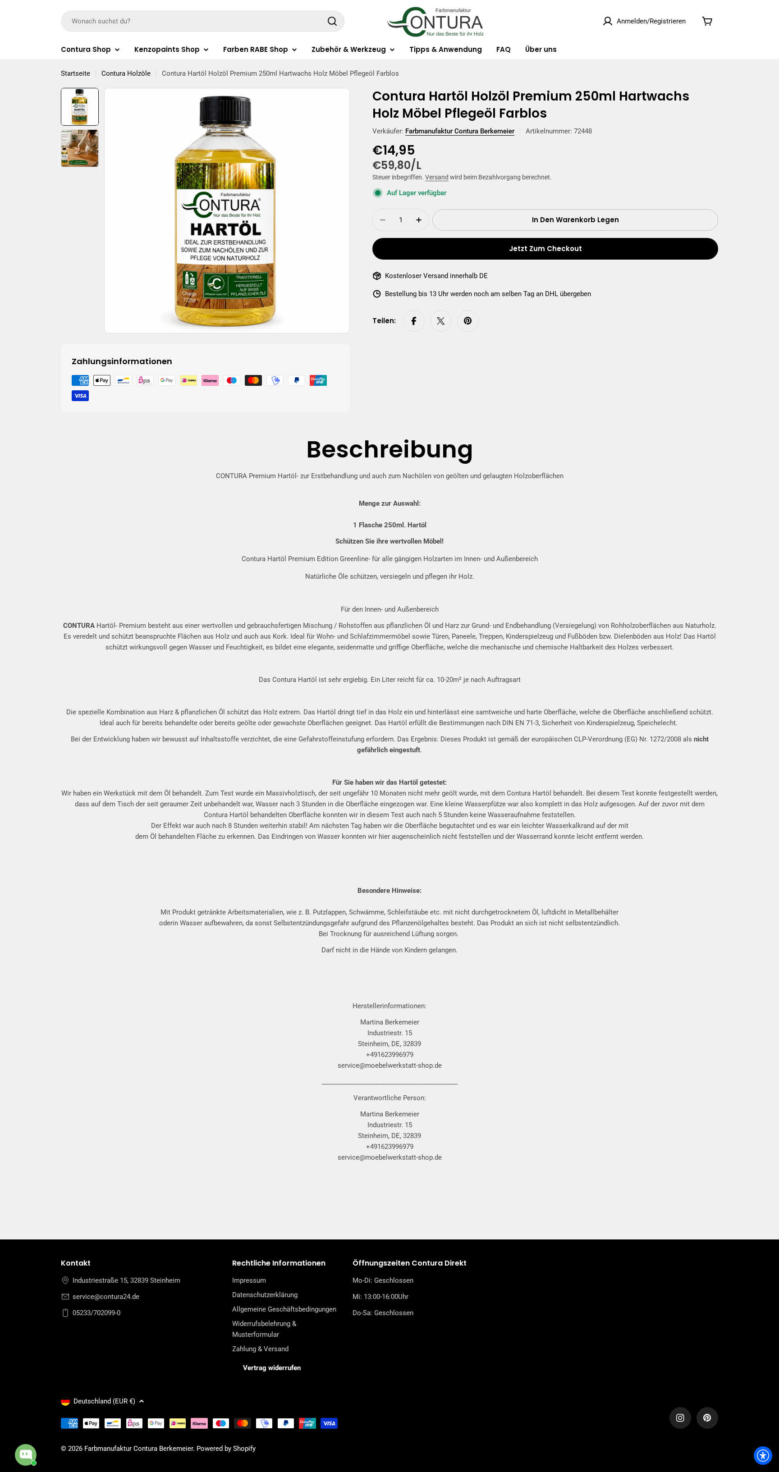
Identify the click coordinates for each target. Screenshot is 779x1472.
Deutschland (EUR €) (104, 1401)
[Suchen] (332, 21)
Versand (437, 177)
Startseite (75, 73)
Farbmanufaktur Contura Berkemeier (459, 131)
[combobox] (203, 21)
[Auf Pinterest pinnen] (468, 321)
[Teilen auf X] (441, 321)
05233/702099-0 (96, 1313)
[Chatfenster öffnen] (26, 1455)
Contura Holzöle (126, 73)
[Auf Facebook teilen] (414, 321)
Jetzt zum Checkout (545, 248)
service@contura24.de (106, 1297)
